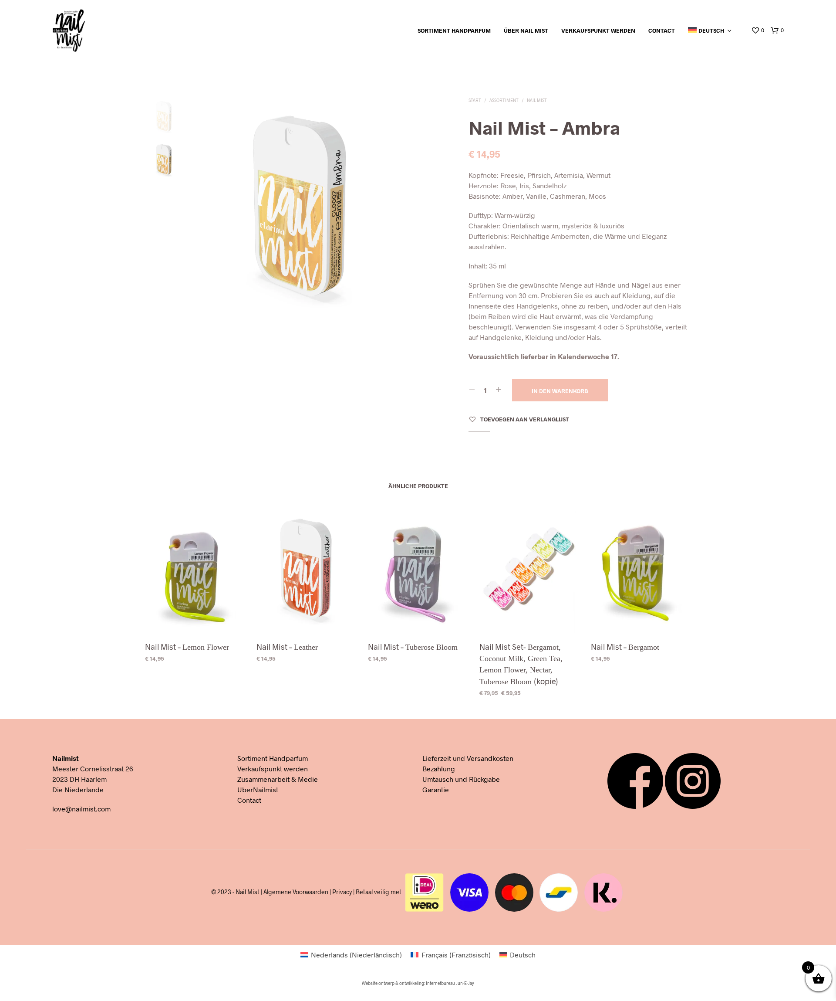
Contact (661, 30)
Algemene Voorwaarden (295, 892)
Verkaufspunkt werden (598, 30)
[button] (757, 30)
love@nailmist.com (81, 808)
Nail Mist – (187, 646)
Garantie (435, 789)
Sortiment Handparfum (454, 30)
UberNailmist (257, 789)
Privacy (342, 892)
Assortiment (504, 100)
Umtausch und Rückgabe (461, 779)
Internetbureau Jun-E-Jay (450, 983)
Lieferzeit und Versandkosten (467, 758)
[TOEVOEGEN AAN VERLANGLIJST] (195, 617)
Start (475, 100)
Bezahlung (438, 768)
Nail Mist (537, 100)
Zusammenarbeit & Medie (277, 779)
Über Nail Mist (526, 30)
